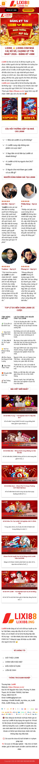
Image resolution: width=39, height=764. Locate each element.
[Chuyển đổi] (4, 140)
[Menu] (3, 3)
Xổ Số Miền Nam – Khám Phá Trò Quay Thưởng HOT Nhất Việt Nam (19, 487)
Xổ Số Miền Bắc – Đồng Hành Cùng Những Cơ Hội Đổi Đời (19, 451)
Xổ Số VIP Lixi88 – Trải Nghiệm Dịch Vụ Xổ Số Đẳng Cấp (19, 592)
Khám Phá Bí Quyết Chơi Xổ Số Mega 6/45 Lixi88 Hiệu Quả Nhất (19, 557)
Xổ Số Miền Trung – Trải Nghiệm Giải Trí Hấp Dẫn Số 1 (19, 416)
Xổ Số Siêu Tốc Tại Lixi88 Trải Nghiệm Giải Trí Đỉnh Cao (19, 522)
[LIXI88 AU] (19, 3)
